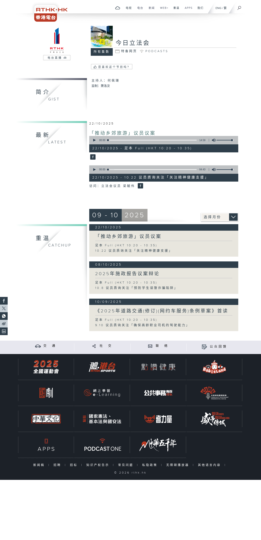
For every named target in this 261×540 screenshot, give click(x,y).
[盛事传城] (214, 419)
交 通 (49, 346)
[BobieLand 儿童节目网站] (214, 367)
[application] (162, 140)
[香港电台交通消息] (38, 346)
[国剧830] (46, 393)
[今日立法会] (92, 157)
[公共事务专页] (158, 393)
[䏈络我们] (150, 346)
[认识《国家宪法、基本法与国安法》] (102, 419)
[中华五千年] (158, 445)
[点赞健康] (158, 367)
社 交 (106, 346)
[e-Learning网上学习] (102, 393)
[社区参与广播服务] (214, 393)
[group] (212, 140)
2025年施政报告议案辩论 (127, 273)
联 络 (162, 346)
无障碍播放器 (178, 465)
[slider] (225, 140)
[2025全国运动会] (46, 367)
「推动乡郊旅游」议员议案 (122, 133)
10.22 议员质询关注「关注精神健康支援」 (134, 251)
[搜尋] (239, 6)
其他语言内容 (210, 465)
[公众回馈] (204, 346)
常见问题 (126, 465)
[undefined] (117, 7)
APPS (187, 9)
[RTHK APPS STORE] (46, 445)
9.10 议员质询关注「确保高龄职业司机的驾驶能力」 (142, 325)
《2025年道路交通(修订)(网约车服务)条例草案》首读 (161, 311)
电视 (127, 9)
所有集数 (102, 52)
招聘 (58, 465)
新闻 (150, 9)
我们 (199, 9)
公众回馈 (218, 346)
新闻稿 (39, 465)
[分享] (94, 346)
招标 (74, 465)
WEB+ (163, 9)
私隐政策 (150, 465)
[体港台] (102, 367)
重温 (174, 9)
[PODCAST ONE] (102, 445)
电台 (138, 9)
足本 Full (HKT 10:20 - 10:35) (126, 245)
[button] (94, 140)
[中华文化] (46, 419)
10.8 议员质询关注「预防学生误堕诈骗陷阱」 (136, 288)
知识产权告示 (98, 465)
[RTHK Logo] (48, 10)
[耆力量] (158, 419)
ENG (218, 8)
